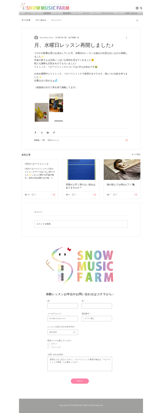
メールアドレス (54, 314)
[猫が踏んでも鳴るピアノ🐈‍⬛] (122, 169)
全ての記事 (26, 20)
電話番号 (85, 314)
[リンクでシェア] (54, 132)
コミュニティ (56, 20)
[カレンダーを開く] (74, 332)
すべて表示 (136, 154)
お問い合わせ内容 (55, 355)
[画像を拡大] (49, 107)
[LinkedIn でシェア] (48, 132)
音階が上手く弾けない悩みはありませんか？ (80, 186)
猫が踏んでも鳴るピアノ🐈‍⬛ (121, 184)
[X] (141, 8)
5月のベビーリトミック (37, 164)
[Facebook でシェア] (35, 132)
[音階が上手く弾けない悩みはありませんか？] (81, 169)
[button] (137, 20)
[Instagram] (137, 8)
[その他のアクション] (126, 37)
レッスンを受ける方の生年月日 (62, 327)
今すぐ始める (40, 20)
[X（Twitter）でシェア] (41, 132)
